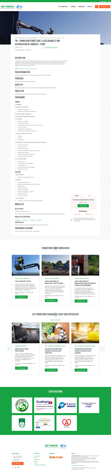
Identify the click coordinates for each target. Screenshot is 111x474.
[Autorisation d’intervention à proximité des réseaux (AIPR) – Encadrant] (85, 332)
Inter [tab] (76, 196)
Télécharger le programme (51, 47)
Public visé (25, 220)
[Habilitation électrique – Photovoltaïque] (26, 332)
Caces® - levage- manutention (31, 37)
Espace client (103, 1)
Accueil (16, 37)
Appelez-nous (77, 214)
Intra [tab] (89, 196)
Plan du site (81, 465)
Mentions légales (74, 465)
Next (102, 348)
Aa (109, 1)
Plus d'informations (21, 297)
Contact (35, 463)
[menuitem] (103, 1)
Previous (8, 348)
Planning (73, 7)
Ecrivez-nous (90, 214)
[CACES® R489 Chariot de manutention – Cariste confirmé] (55, 265)
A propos (89, 7)
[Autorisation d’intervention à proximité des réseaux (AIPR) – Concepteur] (55, 332)
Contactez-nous (104, 6)
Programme (32, 220)
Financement (81, 7)
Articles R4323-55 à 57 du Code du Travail (27, 69)
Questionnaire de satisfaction (40, 464)
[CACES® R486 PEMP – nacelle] (26, 265)
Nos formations (63, 7)
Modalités (39, 220)
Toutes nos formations (55, 320)
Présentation (18, 220)
